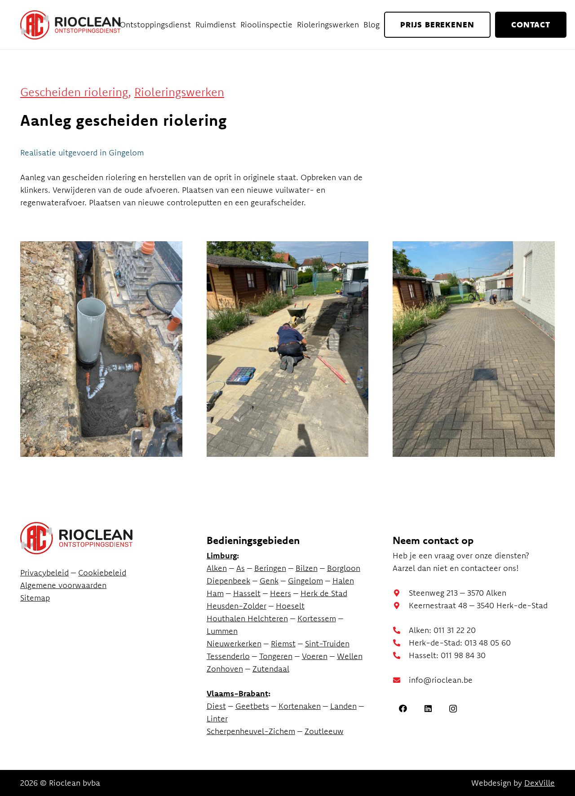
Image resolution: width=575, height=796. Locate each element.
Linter (217, 718)
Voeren (314, 656)
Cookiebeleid (102, 572)
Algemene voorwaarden (63, 585)
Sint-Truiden (327, 643)
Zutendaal (270, 668)
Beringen (270, 568)
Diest (216, 706)
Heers (280, 593)
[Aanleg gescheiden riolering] (101, 349)
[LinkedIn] (428, 709)
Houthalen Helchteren (247, 618)
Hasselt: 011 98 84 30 (447, 655)
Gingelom (305, 580)
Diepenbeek (228, 580)
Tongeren (275, 656)
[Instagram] (453, 709)
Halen (343, 580)
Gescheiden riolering (74, 91)
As (240, 568)
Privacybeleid (44, 572)
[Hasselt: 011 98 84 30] (401, 655)
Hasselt (247, 593)
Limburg (222, 555)
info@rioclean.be (441, 680)
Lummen (222, 631)
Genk (269, 580)
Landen (343, 706)
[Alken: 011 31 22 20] (401, 630)
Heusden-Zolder (236, 606)
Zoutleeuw (324, 731)
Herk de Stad (324, 593)
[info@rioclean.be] (401, 680)
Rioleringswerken (179, 91)
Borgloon (343, 568)
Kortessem (316, 618)
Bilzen (307, 568)
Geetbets (252, 706)
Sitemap (35, 598)
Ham (215, 593)
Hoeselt (290, 606)
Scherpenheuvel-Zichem (251, 731)
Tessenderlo (228, 656)
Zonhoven (225, 668)
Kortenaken (300, 706)
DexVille (539, 783)
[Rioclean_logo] (70, 25)
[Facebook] (403, 709)
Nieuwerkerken (234, 643)
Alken (217, 568)
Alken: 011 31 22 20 (442, 630)
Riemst (283, 643)
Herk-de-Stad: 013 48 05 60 (460, 642)
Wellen (350, 656)
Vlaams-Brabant (237, 693)
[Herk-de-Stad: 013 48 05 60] (401, 642)
